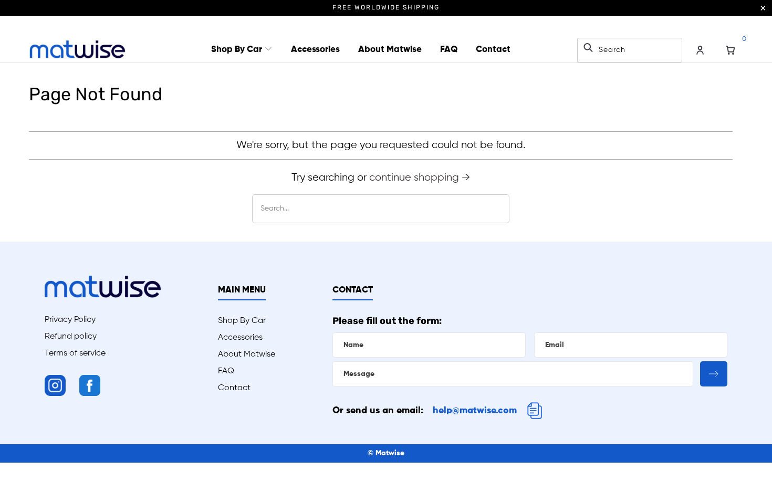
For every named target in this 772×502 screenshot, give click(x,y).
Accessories (315, 49)
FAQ (448, 49)
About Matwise (390, 49)
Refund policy (71, 336)
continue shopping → (419, 177)
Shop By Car (237, 49)
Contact (493, 49)
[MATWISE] (77, 50)
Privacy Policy (70, 320)
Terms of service (75, 353)
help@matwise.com (475, 410)
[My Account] (700, 50)
